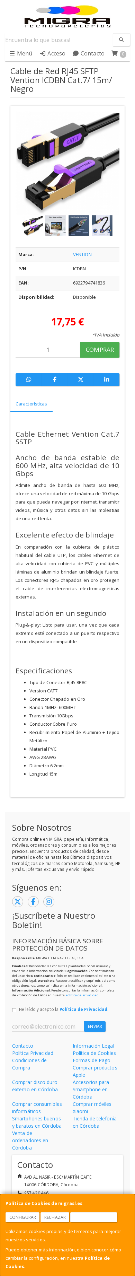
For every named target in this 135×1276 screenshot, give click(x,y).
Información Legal (93, 1045)
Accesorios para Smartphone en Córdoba (91, 1089)
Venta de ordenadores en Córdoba (30, 1140)
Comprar (100, 349)
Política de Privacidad (81, 995)
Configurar (22, 1217)
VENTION (82, 254)
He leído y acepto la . (63, 1009)
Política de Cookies (94, 1053)
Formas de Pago (91, 1060)
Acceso (55, 53)
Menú (24, 53)
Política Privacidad (32, 1053)
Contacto (92, 53)
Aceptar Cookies (94, 1217)
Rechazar (55, 1217)
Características (31, 404)
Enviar (95, 1026)
